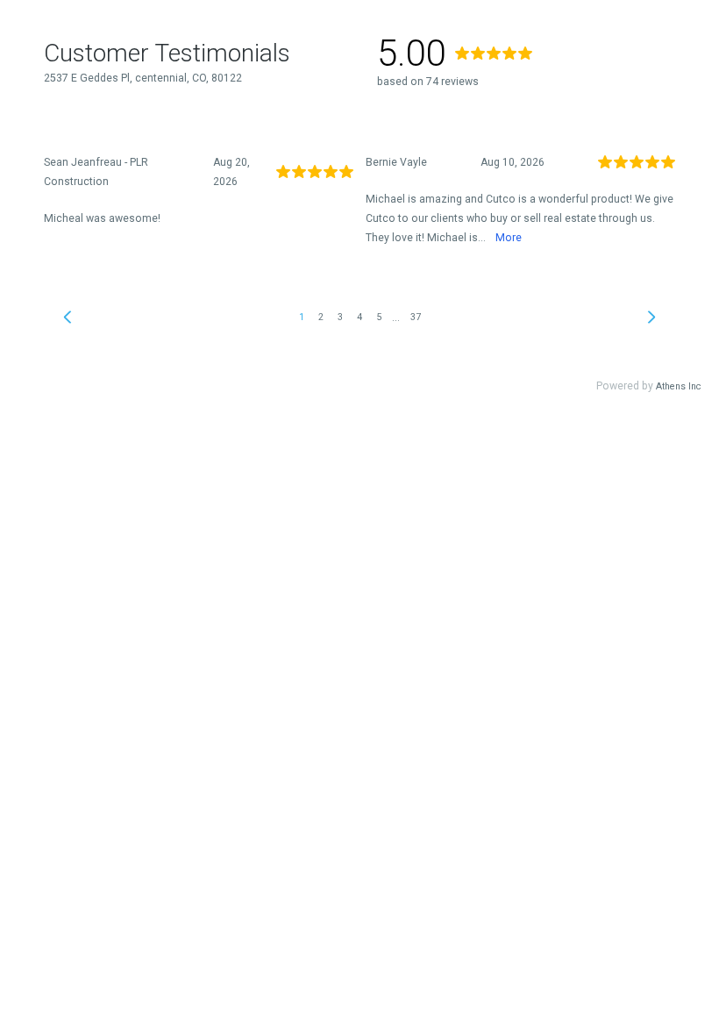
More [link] (508, 238)
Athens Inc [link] (678, 386)
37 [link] (415, 317)
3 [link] (340, 317)
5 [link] (378, 317)
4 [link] (359, 317)
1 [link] (301, 317)
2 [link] (321, 317)
